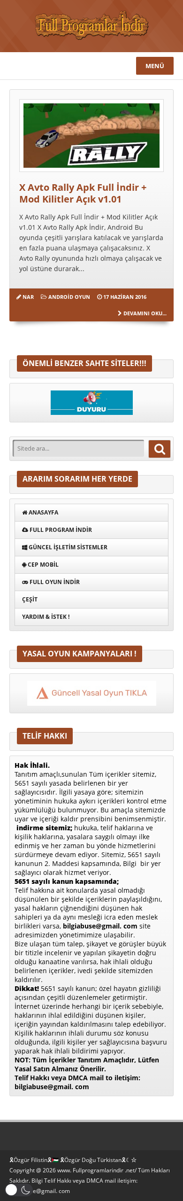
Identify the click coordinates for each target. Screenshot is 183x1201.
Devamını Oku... (145, 313)
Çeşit (30, 599)
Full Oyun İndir (54, 582)
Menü (154, 66)
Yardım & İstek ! (45, 617)
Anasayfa (42, 512)
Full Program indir (60, 530)
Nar (28, 296)
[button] (19, 1190)
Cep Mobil (42, 565)
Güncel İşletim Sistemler (67, 547)
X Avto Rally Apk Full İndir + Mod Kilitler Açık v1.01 (82, 193)
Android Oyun (69, 296)
